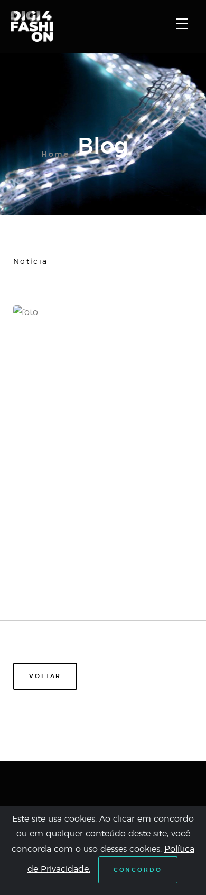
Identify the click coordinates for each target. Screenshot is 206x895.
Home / (59, 154)
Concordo (138, 870)
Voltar (45, 676)
